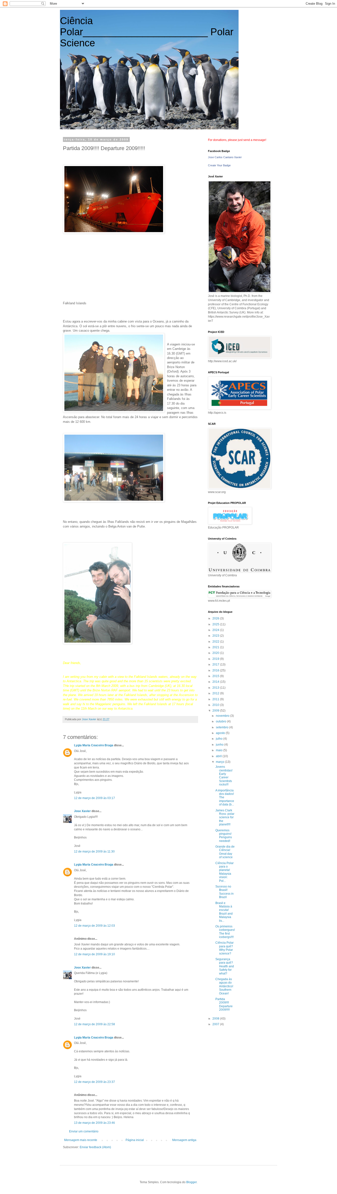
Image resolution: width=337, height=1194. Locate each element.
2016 (216, 670)
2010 (216, 705)
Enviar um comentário (83, 1131)
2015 (216, 676)
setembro (222, 727)
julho (219, 738)
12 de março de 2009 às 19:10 (94, 954)
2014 (216, 681)
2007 (216, 1024)
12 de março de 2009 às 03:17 (94, 798)
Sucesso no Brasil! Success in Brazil (224, 892)
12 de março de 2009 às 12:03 (94, 925)
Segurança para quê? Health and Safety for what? (224, 966)
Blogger (191, 1182)
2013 (216, 687)
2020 (216, 653)
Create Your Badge (219, 165)
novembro (223, 715)
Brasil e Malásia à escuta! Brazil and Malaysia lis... (224, 911)
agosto (221, 733)
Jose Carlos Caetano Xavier (225, 157)
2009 (216, 710)
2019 (216, 659)
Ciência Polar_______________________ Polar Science (146, 31)
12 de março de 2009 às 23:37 (94, 1082)
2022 (216, 641)
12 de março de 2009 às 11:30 (94, 851)
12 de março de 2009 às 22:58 (94, 1024)
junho (220, 744)
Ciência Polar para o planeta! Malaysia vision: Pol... (224, 872)
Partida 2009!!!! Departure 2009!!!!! (224, 1004)
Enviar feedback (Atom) (95, 1147)
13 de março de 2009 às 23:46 (94, 1123)
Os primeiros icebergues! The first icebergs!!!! (225, 932)
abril (219, 756)
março (220, 762)
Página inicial (135, 1140)
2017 (216, 664)
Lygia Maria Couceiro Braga (93, 745)
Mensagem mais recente (80, 1140)
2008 (216, 1018)
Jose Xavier (82, 811)
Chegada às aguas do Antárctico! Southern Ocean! (224, 986)
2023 (216, 635)
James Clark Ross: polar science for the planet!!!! (224, 817)
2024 (216, 630)
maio (219, 750)
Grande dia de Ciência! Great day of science (225, 852)
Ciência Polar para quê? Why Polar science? (224, 948)
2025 (216, 624)
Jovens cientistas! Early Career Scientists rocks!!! (223, 775)
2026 (216, 618)
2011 (216, 699)
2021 (216, 647)
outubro (221, 721)
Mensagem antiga (184, 1140)
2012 (216, 693)
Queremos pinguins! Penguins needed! (223, 836)
